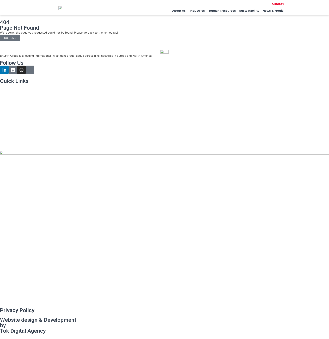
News (3, 136)
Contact (278, 3)
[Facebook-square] (13, 70)
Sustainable (7, 129)
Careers (5, 116)
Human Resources (11, 122)
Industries (6, 109)
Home (4, 90)
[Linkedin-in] (4, 70)
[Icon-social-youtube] (30, 70)
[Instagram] (21, 70)
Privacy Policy (17, 310)
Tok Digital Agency (23, 331)
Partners (5, 103)
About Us (6, 96)
